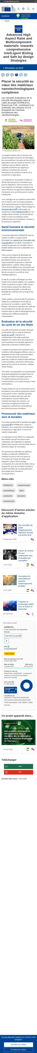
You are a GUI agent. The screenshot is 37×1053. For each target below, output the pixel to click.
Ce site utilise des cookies (11, 1037)
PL (25, 74)
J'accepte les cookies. (19, 1044)
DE (3, 74)
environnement (8, 501)
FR (16, 74)
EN (7, 74)
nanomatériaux (8, 490)
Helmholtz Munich (9, 209)
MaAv (21, 490)
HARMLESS (21, 212)
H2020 (6, 21)
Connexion (18, 9)
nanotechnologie (24, 485)
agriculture (21, 496)
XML (20, 766)
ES (12, 74)
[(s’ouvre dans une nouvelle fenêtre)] (9, 7)
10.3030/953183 (9, 649)
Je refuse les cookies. (18, 1050)
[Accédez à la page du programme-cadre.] (18, 29)
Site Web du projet (12, 636)
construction (7, 496)
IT (21, 74)
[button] (23, 9)
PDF (20, 772)
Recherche (28, 9)
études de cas (7, 335)
